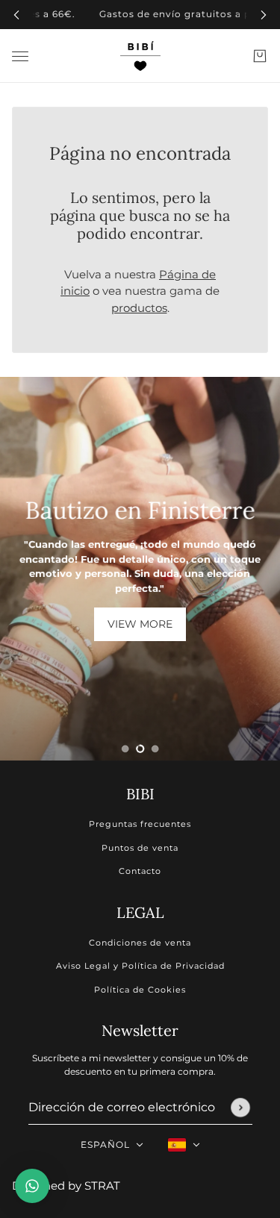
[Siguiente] (263, 14)
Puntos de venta (140, 848)
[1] (125, 749)
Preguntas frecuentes (140, 824)
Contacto (140, 871)
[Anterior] (16, 14)
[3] (155, 749)
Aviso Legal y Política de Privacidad (140, 966)
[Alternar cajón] (20, 55)
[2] (140, 749)
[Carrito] (260, 56)
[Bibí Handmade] (140, 56)
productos (139, 308)
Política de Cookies (140, 989)
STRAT (102, 1185)
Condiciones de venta (140, 942)
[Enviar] (240, 1107)
